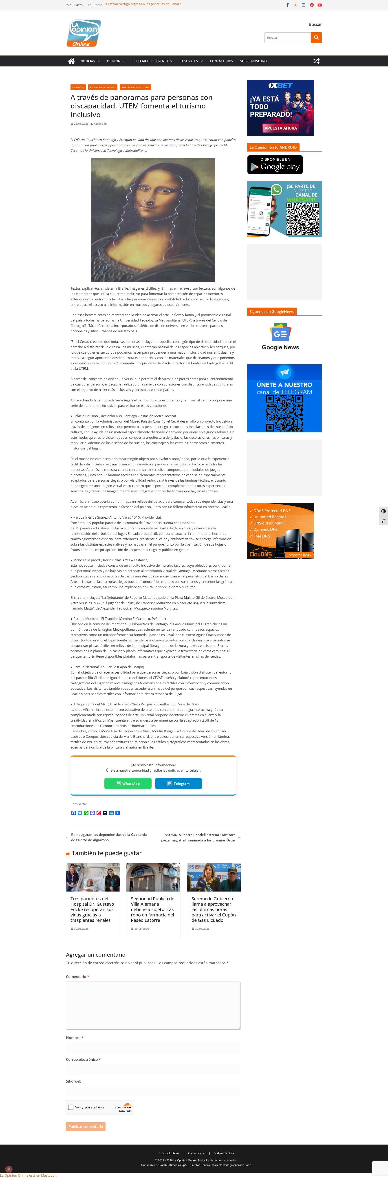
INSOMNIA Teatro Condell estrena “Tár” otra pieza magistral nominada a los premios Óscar (198, 837)
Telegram (182, 783)
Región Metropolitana (135, 87)
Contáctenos (221, 61)
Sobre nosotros (254, 61)
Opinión (114, 61)
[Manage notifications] (8, 1169)
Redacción (100, 124)
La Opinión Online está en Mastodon (28, 1175)
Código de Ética (224, 1153)
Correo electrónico (83, 1059)
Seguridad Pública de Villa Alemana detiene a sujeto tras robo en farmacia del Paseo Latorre (152, 909)
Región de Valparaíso (103, 87)
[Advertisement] (284, 272)
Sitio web (74, 1081)
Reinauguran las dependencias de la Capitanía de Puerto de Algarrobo (109, 837)
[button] (97, 61)
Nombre (74, 1037)
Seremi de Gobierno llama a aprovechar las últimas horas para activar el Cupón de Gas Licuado (214, 909)
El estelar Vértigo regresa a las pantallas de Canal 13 (143, 4)
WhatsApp (131, 783)
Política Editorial (169, 1153)
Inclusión (78, 87)
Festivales (189, 61)
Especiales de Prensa (150, 61)
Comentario (77, 976)
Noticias (87, 61)
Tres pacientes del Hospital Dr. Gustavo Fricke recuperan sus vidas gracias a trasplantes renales (92, 909)
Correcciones (196, 1153)
